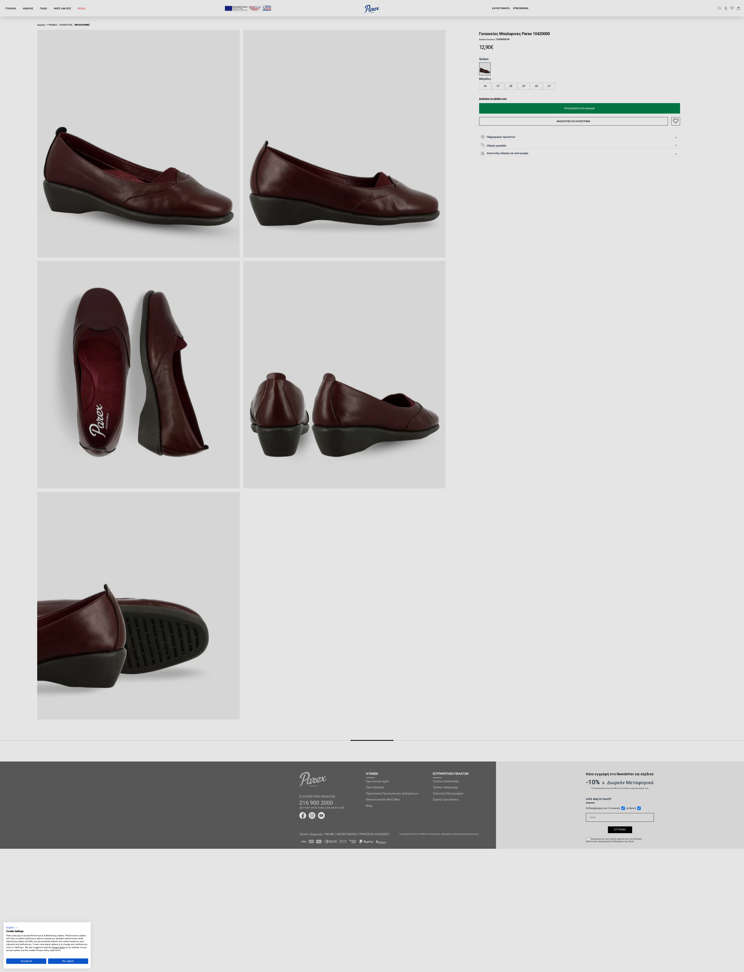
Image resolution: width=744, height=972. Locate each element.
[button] (12, 927)
